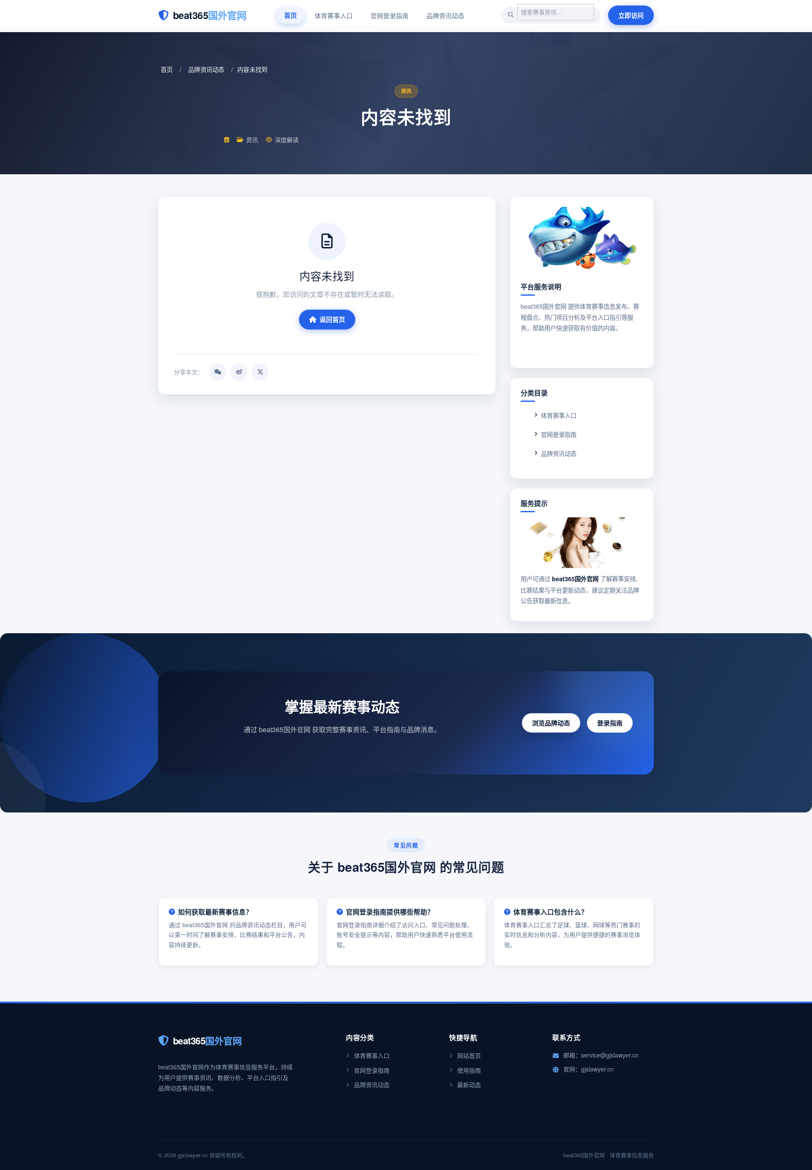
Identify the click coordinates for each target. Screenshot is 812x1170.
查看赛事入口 (582, 347)
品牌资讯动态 (445, 15)
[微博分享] (238, 372)
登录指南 (610, 723)
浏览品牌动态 (551, 723)
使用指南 (469, 1070)
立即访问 (631, 15)
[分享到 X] (260, 372)
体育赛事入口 (334, 15)
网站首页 (469, 1055)
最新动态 (469, 1084)
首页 (290, 15)
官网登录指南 (389, 15)
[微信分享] (217, 372)
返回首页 (332, 319)
